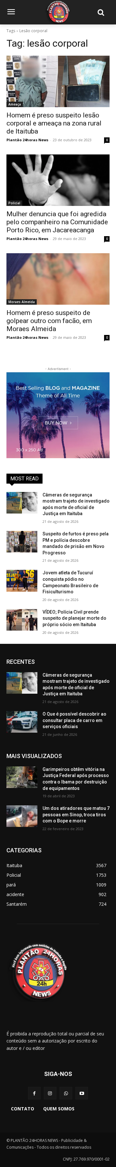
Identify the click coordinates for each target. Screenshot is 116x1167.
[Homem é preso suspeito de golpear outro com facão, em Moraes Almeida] (58, 279)
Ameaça (14, 104)
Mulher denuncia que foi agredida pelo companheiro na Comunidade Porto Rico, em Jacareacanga (57, 222)
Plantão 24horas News (27, 139)
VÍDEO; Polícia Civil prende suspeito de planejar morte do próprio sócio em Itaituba (74, 618)
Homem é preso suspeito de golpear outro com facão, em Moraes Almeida (49, 321)
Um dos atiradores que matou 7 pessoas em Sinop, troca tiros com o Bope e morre (76, 814)
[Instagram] (50, 1093)
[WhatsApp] (66, 1093)
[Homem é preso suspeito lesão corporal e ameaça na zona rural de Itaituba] (58, 81)
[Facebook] (34, 1093)
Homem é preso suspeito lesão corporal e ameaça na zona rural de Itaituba (54, 123)
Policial (14, 203)
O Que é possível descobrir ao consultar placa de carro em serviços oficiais (74, 720)
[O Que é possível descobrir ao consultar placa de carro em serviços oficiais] (21, 722)
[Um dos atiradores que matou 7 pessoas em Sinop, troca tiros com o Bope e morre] (21, 816)
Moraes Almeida (21, 302)
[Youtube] (81, 1093)
